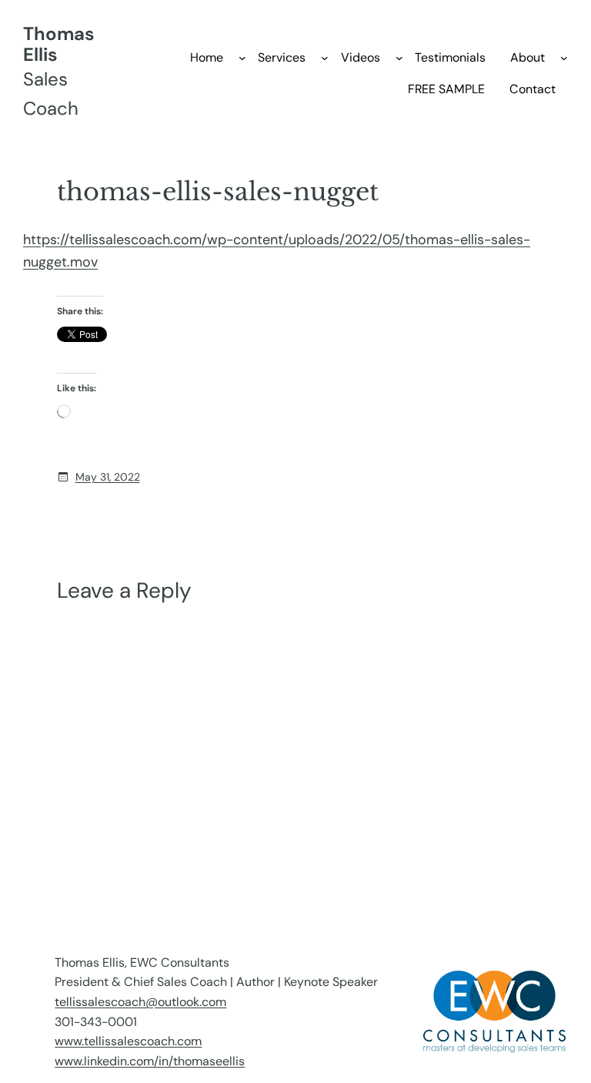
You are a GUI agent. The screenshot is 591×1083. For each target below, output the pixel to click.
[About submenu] (564, 58)
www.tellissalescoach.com (128, 1041)
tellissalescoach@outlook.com (140, 1002)
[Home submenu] (242, 58)
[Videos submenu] (399, 58)
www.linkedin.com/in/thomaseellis (150, 1061)
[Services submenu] (325, 58)
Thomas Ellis (59, 44)
